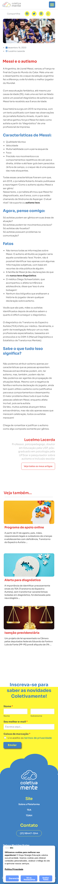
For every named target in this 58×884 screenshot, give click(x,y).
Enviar (12, 745)
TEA (29, 810)
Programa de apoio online (24, 527)
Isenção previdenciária (21, 633)
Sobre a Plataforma (29, 804)
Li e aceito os (30, 737)
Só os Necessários (29, 879)
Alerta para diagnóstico (22, 580)
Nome (8, 706)
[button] (52, 4)
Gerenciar (14, 878)
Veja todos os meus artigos (38, 466)
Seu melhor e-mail (16, 721)
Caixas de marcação (17, 734)
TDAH (29, 815)
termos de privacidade (38, 737)
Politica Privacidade (14, 869)
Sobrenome (36, 716)
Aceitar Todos (45, 879)
